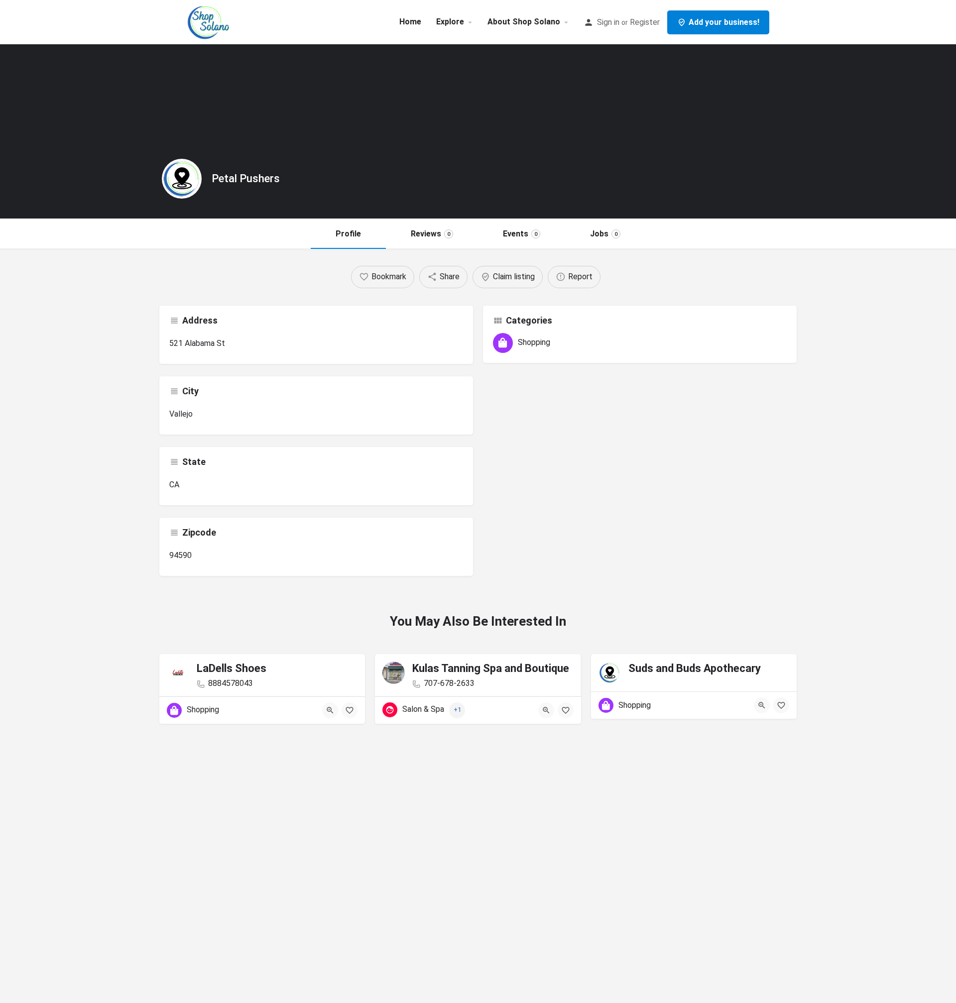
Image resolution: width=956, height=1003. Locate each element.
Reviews (430, 233)
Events (520, 233)
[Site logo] (210, 21)
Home (410, 21)
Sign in (608, 22)
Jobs (603, 233)
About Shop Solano (523, 21)
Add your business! (724, 22)
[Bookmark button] (350, 710)
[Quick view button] (330, 710)
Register (645, 22)
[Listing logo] (182, 179)
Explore (450, 21)
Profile (348, 233)
